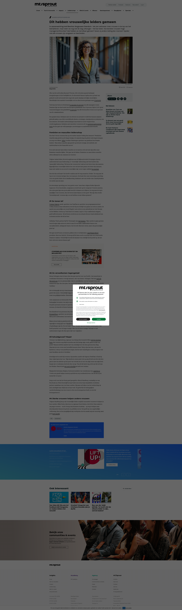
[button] (91, 304)
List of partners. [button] (102, 310)
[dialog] (91, 305)
